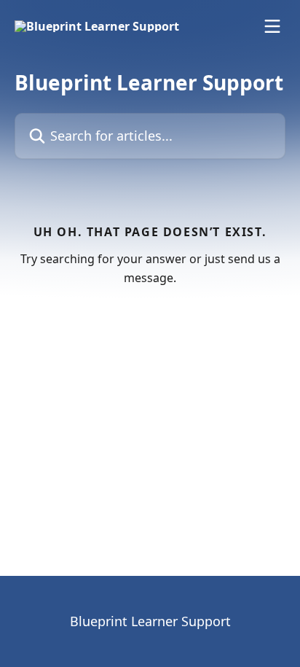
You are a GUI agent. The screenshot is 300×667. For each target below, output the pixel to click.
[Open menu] (272, 26)
